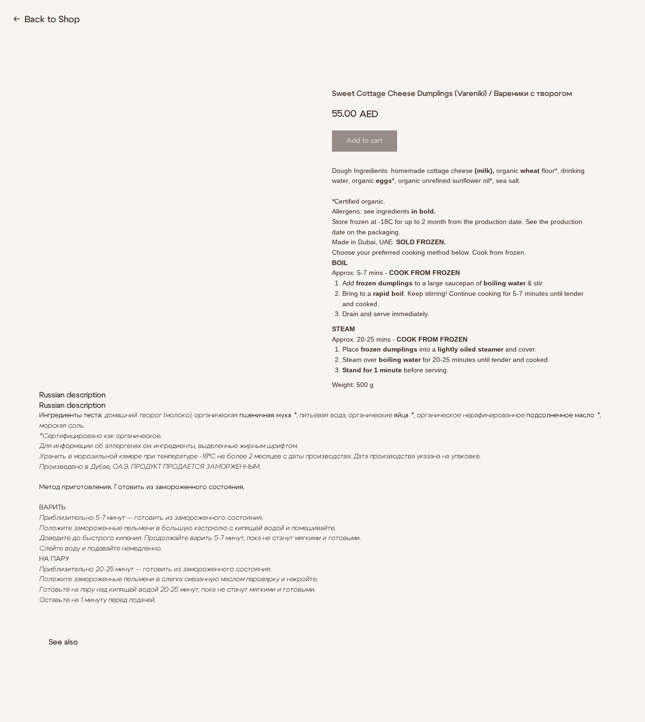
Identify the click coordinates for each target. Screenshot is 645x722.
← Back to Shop (46, 19)
